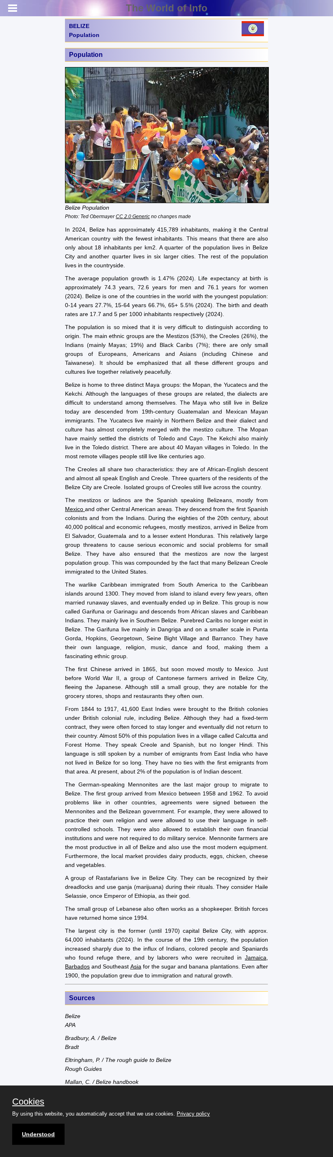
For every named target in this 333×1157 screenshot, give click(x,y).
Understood (38, 1134)
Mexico (75, 509)
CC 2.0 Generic (133, 216)
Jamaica (255, 957)
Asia (135, 966)
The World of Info (167, 7)
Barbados (77, 966)
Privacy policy (193, 1114)
